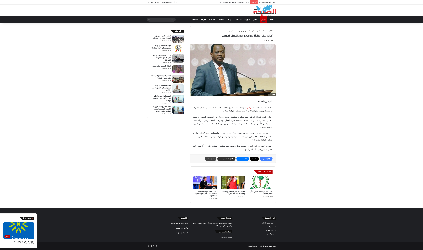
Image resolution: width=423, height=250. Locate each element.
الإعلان (157, 2)
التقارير (255, 19)
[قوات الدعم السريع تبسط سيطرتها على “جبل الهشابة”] (178, 49)
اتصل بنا (150, 2)
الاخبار (263, 19)
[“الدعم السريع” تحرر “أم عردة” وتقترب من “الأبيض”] (178, 79)
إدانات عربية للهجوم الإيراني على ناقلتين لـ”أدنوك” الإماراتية (231, 2)
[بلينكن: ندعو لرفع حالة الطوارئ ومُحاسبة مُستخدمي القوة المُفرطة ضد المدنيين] (205, 182)
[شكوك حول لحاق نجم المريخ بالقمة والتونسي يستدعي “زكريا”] (233, 182)
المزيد (204, 19)
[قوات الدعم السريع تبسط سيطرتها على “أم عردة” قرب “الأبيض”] (178, 88)
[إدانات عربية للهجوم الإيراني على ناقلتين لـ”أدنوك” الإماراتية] (178, 58)
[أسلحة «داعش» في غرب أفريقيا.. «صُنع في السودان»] (178, 39)
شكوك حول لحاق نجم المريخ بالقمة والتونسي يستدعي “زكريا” (234, 193)
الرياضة (212, 19)
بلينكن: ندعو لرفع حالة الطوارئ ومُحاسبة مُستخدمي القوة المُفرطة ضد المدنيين (206, 194)
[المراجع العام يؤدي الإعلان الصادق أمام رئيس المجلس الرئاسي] (178, 99)
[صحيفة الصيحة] (264, 10)
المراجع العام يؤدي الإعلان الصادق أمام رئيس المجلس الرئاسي (162, 98)
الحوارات (247, 19)
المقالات (221, 19)
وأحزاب (248, 107)
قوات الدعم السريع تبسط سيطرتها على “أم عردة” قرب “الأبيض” (161, 88)
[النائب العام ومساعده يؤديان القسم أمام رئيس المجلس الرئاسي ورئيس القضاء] (178, 110)
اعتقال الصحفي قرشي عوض (161, 66)
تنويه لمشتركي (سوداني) (23, 241)
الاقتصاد (238, 19)
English (195, 19)
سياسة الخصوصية (167, 2)
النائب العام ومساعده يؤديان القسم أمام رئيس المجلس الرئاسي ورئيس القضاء (162, 109)
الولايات (229, 19)
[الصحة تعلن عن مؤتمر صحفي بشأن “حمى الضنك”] (260, 182)
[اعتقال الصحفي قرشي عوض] (178, 69)
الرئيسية (271, 19)
